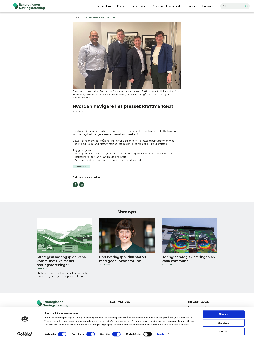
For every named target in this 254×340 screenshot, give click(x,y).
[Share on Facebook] (75, 186)
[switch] (90, 334)
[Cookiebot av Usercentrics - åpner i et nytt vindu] (25, 334)
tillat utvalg (223, 323)
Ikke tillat (223, 331)
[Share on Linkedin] (81, 186)
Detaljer (161, 334)
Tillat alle (223, 314)
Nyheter (76, 17)
